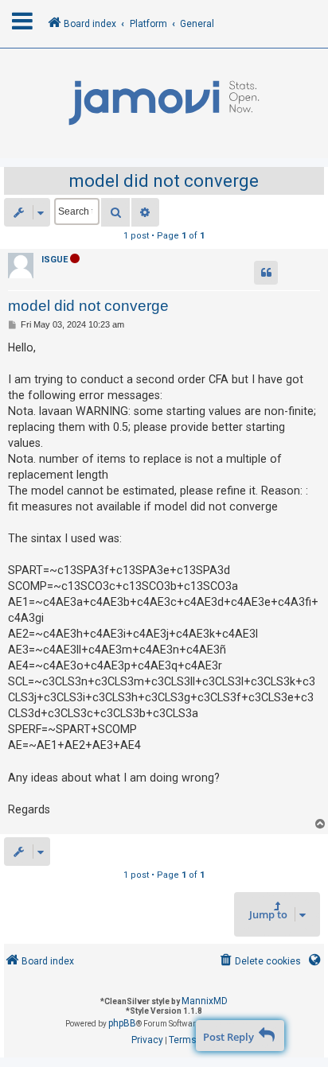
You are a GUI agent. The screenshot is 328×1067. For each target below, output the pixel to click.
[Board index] (164, 103)
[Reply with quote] (266, 273)
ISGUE (54, 259)
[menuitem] (259, 961)
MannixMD (205, 1001)
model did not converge (164, 181)
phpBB (122, 1023)
